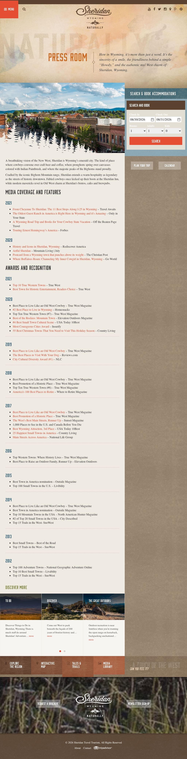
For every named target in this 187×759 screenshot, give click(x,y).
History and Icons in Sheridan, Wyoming (36, 246)
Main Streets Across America (30, 437)
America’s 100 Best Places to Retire (33, 392)
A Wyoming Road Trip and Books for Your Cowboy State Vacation (51, 222)
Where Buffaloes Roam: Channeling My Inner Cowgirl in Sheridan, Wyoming (57, 259)
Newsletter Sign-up (139, 703)
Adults (150, 126)
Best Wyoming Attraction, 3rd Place (33, 429)
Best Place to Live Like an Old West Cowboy (39, 351)
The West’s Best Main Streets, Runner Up (37, 420)
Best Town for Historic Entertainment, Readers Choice (44, 289)
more (31, 636)
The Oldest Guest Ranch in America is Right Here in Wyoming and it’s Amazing (59, 213)
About (77, 748)
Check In (134, 114)
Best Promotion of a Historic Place (33, 416)
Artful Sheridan (22, 251)
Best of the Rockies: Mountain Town (34, 318)
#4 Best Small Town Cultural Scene (33, 322)
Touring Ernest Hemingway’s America (35, 230)
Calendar (170, 165)
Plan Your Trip (142, 165)
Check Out (162, 114)
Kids (167, 126)
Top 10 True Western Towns (29, 285)
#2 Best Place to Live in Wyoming (32, 309)
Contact (87, 748)
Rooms (133, 126)
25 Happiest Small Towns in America (34, 433)
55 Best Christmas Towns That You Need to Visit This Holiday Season (54, 330)
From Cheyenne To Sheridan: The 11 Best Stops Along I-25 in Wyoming (55, 209)
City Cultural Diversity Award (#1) (33, 359)
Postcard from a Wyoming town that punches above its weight (48, 255)
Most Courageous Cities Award (31, 326)
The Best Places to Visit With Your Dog (36, 355)
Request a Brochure (48, 703)
